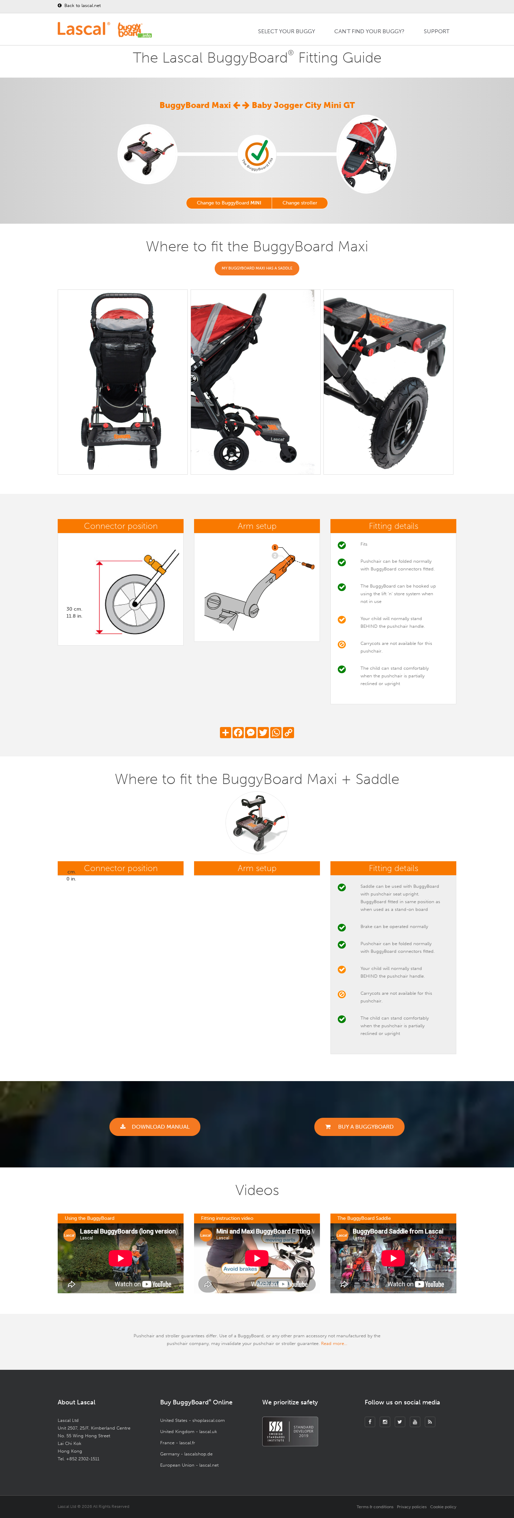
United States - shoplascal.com (192, 1420)
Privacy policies (412, 1506)
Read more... (334, 1343)
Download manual (161, 1126)
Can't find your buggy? (369, 31)
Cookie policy (443, 1506)
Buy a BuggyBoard (365, 1126)
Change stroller (300, 203)
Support (436, 31)
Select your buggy (286, 31)
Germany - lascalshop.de (186, 1453)
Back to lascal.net (82, 5)
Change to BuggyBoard (229, 203)
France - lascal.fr (177, 1442)
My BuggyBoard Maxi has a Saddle (257, 268)
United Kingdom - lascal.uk (188, 1431)
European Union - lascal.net (189, 1465)
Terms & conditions (375, 1506)
